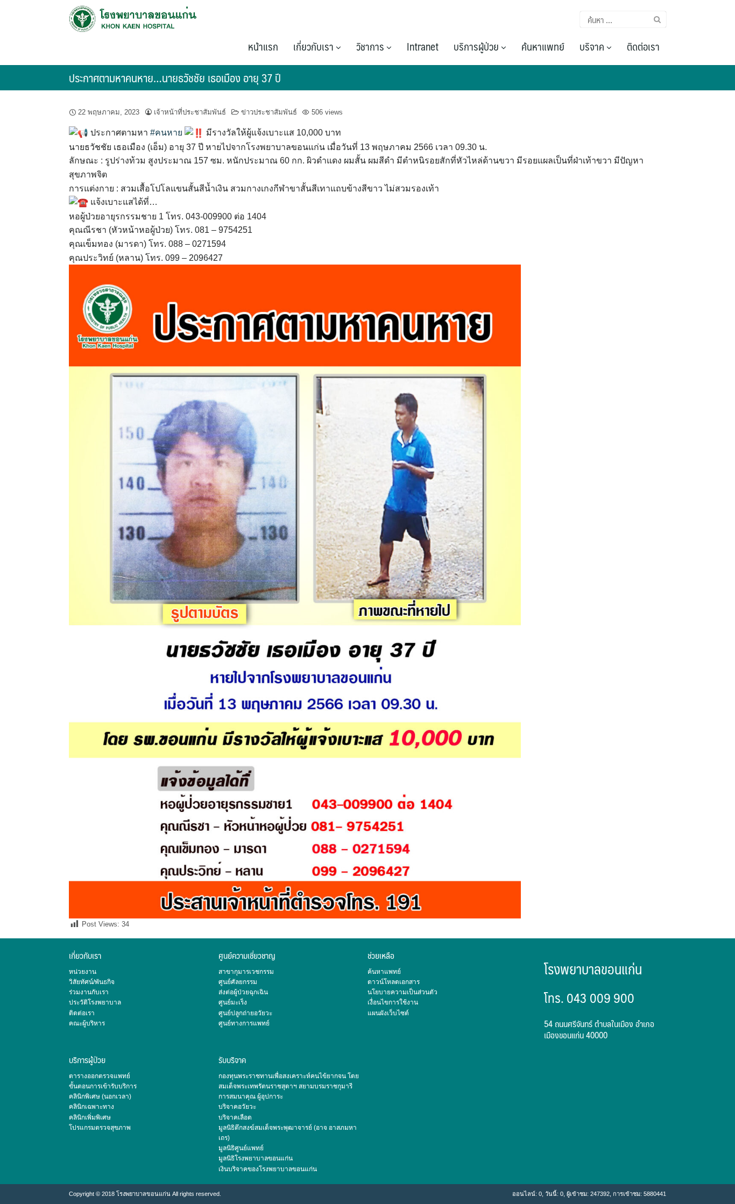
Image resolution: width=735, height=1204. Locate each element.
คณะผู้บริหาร (87, 1023)
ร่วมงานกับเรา (89, 992)
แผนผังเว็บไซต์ (388, 1013)
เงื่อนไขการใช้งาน (392, 1002)
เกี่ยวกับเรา (314, 46)
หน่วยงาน (82, 971)
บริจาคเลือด (235, 1117)
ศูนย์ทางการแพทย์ (244, 1023)
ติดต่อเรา (643, 46)
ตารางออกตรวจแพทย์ (99, 1076)
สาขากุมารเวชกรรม (246, 971)
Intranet (423, 46)
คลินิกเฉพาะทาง (91, 1106)
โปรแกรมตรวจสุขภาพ (100, 1127)
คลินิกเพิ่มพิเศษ (90, 1117)
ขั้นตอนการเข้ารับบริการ (103, 1086)
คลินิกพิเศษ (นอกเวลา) (100, 1096)
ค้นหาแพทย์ (542, 46)
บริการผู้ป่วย (477, 46)
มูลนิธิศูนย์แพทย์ (241, 1148)
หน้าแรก (263, 46)
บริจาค (592, 46)
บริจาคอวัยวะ (237, 1106)
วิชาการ (371, 46)
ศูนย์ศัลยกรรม (237, 982)
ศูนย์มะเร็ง (232, 1002)
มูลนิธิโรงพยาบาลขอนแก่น (255, 1158)
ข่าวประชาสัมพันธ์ (269, 112)
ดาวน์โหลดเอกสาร (393, 982)
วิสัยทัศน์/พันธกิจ (92, 982)
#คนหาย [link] (166, 132)
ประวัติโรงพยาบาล (95, 1002)
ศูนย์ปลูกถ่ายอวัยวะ (245, 1013)
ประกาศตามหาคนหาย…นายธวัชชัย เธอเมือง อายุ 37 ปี (175, 77)
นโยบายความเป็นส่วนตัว (402, 992)
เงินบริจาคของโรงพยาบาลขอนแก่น (267, 1169)
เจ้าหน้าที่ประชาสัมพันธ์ (190, 112)
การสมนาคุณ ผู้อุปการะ (250, 1096)
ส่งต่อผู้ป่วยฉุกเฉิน (243, 992)
